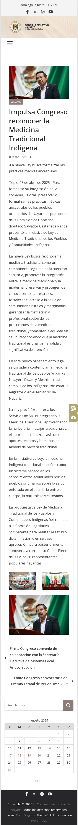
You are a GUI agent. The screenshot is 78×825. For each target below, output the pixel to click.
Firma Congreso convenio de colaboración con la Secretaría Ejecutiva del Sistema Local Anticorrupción (34, 657)
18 (19, 755)
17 (9, 755)
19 (29, 755)
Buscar (68, 705)
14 (49, 748)
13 (39, 748)
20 (39, 755)
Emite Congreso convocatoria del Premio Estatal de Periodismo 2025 (39, 681)
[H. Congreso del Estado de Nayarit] (39, 19)
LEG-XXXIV (16, 101)
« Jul (37, 781)
